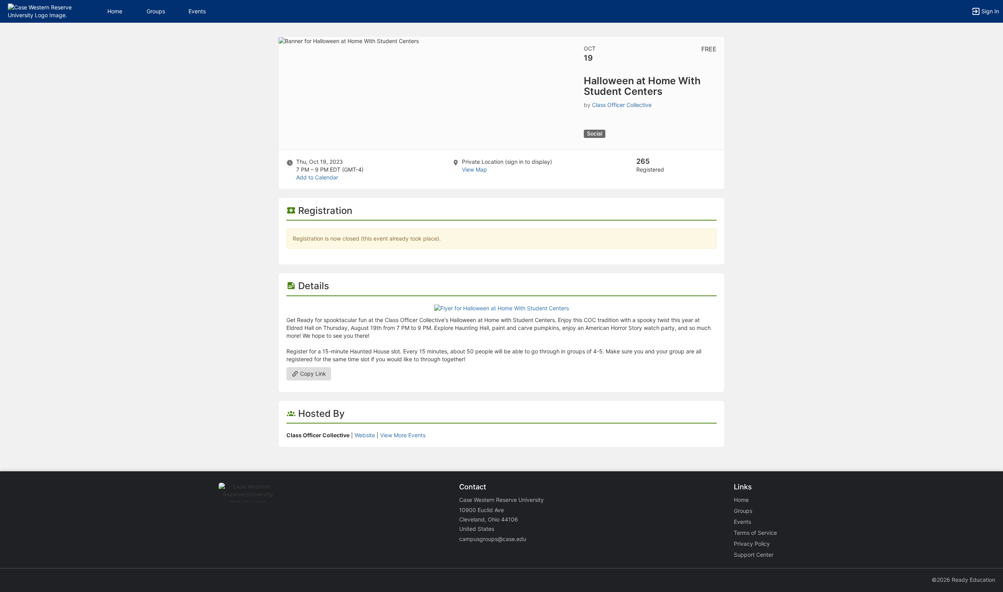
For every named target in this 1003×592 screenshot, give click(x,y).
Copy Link (312, 373)
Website (365, 435)
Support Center (753, 554)
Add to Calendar (317, 177)
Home (741, 499)
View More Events (402, 435)
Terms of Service (755, 532)
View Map (474, 169)
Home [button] (114, 11)
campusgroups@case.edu (492, 539)
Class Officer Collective (622, 104)
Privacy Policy (752, 543)
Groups (156, 11)
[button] (40, 10)
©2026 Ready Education (963, 579)
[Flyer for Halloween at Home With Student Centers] (501, 307)
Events (197, 11)
